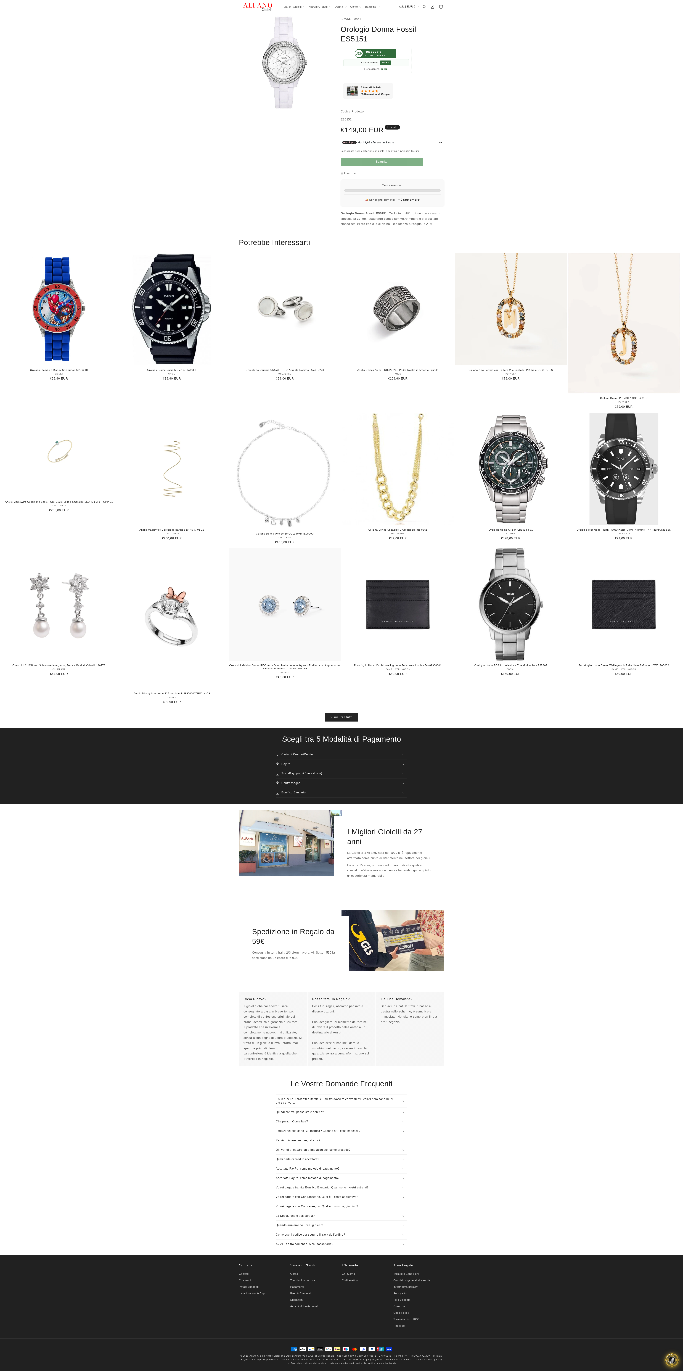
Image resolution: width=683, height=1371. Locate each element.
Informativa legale (386, 1363)
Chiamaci (245, 1280)
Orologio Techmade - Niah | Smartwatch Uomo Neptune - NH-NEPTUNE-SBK (624, 529)
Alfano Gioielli (257, 1356)
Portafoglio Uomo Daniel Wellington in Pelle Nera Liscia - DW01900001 (398, 665)
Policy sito (400, 1293)
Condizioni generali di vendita (411, 1280)
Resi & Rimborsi (300, 1293)
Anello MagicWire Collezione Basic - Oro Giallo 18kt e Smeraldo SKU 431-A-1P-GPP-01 (59, 502)
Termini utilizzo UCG (406, 1319)
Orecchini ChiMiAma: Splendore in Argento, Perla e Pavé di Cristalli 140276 (58, 665)
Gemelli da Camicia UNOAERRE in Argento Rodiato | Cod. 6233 (285, 370)
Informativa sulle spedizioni (345, 1363)
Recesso (399, 1325)
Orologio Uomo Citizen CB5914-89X (511, 529)
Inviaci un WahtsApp (252, 1293)
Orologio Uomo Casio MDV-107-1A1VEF (172, 370)
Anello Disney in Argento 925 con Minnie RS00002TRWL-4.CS (172, 693)
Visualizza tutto (341, 717)
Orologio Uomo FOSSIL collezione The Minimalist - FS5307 (510, 665)
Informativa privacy (405, 1286)
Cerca (294, 1273)
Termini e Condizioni (406, 1273)
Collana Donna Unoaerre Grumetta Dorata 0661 (397, 529)
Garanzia (399, 1306)
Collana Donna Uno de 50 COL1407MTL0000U (285, 533)
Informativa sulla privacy (428, 1360)
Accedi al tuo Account (304, 1306)
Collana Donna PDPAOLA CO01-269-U (623, 398)
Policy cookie (401, 1299)
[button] (293, 7)
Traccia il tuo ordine (302, 1280)
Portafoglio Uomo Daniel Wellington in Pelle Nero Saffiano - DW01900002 (624, 665)
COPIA (385, 62)
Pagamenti (297, 1286)
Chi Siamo (348, 1273)
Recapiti (368, 1363)
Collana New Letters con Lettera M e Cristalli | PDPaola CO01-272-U (510, 370)
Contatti (244, 1273)
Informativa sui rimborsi (399, 1360)
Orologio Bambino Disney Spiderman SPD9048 (59, 370)
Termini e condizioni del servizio (308, 1363)
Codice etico (350, 1280)
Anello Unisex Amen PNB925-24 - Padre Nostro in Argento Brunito (397, 370)
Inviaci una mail (249, 1286)
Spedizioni (296, 1299)
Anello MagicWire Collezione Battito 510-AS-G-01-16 (171, 529)
